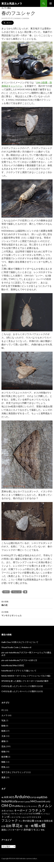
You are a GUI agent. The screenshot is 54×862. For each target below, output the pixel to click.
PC (2, 710)
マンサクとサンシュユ (11, 614)
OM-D (6, 592)
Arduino (22, 796)
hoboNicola (9, 801)
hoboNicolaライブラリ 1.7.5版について (18, 670)
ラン (20, 821)
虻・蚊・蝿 (27, 825)
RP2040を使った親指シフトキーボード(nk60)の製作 (25, 681)
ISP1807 (21, 802)
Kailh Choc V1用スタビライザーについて (19, 642)
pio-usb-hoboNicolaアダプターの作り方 (19, 660)
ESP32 (33, 797)
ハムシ (23, 817)
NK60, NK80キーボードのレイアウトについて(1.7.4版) (25, 676)
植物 (3, 751)
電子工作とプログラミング (13, 772)
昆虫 (9, 8)
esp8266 (42, 797)
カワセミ (10, 811)
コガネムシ (6, 813)
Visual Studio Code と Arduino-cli (16, 647)
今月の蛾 (38, 821)
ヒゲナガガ (30, 817)
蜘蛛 (3, 762)
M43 (33, 801)
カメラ (4, 8)
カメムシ (45, 805)
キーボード (21, 810)
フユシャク (17, 592)
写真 (3, 720)
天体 (3, 736)
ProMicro (17, 806)
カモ (3, 810)
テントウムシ (45, 814)
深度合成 (48, 820)
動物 (3, 725)
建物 (3, 741)
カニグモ (27, 806)
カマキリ (34, 806)
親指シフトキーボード (12, 829)
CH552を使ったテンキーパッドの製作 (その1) (22, 691)
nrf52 (48, 802)
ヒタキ (38, 817)
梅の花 (4, 603)
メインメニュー (50, 3)
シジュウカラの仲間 (31, 813)
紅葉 (3, 826)
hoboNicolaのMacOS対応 (12, 665)
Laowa (27, 801)
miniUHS (41, 801)
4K (2, 797)
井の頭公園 (28, 820)
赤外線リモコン (32, 829)
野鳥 (3, 767)
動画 (3, 731)
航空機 (4, 756)
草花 (16, 825)
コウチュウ (37, 810)
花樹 (8, 825)
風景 (3, 777)
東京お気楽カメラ (11, 3)
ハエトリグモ (15, 817)
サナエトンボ (16, 814)
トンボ (5, 816)
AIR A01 (9, 797)
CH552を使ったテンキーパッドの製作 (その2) (22, 686)
